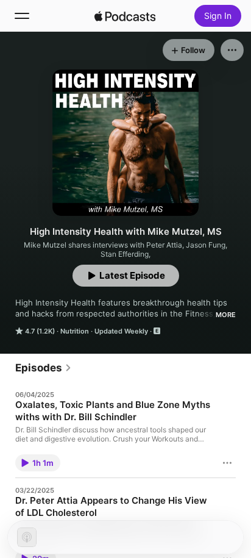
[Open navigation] (22, 15)
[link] (43, 367)
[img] (124, 16)
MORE (226, 314)
